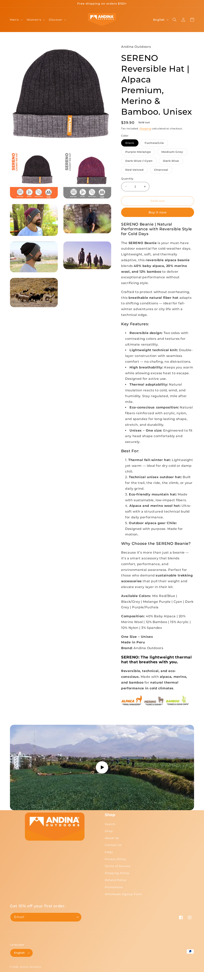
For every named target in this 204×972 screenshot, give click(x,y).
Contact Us (113, 845)
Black (131, 144)
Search (110, 824)
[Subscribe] (77, 917)
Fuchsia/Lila (156, 144)
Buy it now (158, 212)
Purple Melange (140, 152)
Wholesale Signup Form (123, 894)
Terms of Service (117, 866)
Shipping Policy (117, 873)
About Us (112, 838)
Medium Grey (174, 152)
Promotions (114, 887)
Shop (109, 831)
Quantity (127, 178)
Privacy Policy (115, 859)
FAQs (109, 852)
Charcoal (163, 170)
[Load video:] (102, 767)
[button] (16, 20)
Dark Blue (173, 161)
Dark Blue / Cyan (141, 161)
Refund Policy (115, 880)
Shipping (145, 128)
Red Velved (136, 170)
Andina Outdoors (30, 966)
